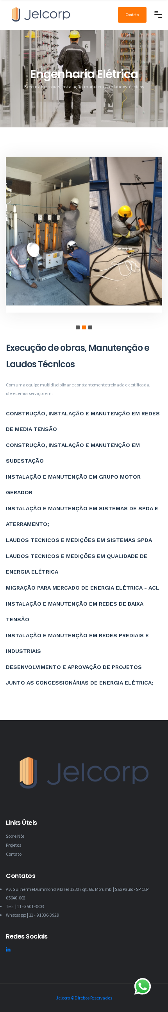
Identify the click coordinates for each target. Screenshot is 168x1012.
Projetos (13, 845)
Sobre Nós (15, 836)
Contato (132, 14)
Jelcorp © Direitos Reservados (84, 998)
